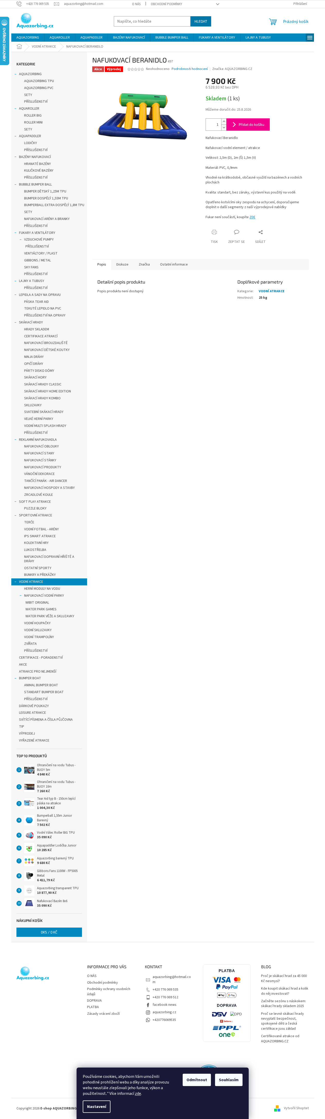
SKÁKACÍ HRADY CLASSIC (42, 384)
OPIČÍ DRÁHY (33, 363)
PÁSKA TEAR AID (36, 301)
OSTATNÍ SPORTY (37, 568)
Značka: (232, 69)
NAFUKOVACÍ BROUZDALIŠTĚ (46, 343)
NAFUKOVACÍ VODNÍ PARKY (44, 595)
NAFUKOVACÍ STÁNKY (40, 460)
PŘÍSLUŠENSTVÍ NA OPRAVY (45, 315)
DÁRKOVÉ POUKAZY (34, 706)
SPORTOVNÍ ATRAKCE (35, 515)
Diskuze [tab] (122, 264)
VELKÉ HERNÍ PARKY (38, 418)
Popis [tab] (101, 264)
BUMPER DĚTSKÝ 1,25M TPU (45, 191)
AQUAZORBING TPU (39, 81)
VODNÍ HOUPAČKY (37, 623)
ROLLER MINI (33, 122)
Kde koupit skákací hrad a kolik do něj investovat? (284, 991)
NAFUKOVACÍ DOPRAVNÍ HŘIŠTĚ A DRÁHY (49, 559)
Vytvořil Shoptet (296, 1108)
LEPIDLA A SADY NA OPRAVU (40, 294)
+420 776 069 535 (165, 989)
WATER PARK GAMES (41, 609)
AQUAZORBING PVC (38, 88)
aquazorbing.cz (164, 1012)
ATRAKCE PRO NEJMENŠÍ (37, 671)
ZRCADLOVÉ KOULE (38, 494)
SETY (28, 95)
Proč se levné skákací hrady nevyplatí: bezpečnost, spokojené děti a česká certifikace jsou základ (282, 1021)
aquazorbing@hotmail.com (172, 979)
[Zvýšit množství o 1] (223, 122)
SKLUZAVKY (33, 405)
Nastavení (96, 1106)
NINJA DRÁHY (34, 356)
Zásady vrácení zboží (103, 1013)
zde (138, 1093)
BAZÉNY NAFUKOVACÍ (35, 157)
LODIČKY (30, 143)
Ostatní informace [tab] (174, 264)
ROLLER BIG (33, 115)
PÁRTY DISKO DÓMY (39, 370)
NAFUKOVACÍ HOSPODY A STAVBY (49, 487)
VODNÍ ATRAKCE (31, 581)
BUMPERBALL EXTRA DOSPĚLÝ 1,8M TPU (54, 205)
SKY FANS (31, 267)
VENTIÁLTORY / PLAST (41, 253)
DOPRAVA (94, 1000)
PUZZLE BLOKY (35, 508)
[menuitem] (27, 37)
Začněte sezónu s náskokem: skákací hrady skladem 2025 (283, 1004)
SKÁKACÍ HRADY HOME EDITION (47, 391)
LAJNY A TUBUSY (31, 281)
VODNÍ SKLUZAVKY (38, 630)
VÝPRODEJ (27, 733)
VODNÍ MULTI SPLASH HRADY (45, 425)
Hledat (200, 21)
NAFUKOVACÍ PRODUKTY (42, 467)
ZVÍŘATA (30, 643)
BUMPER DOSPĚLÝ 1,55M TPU (46, 198)
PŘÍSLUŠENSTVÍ (36, 101)
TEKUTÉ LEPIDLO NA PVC (42, 308)
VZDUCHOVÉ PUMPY (39, 239)
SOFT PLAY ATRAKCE (35, 501)
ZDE (252, 217)
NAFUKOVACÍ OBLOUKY (41, 446)
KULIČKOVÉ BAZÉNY (38, 170)
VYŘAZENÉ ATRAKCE (34, 740)
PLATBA (93, 1007)
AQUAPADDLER (30, 136)
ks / (49, 932)
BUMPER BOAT (30, 678)
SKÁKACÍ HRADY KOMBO (42, 398)
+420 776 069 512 (165, 997)
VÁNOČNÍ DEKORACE (39, 474)
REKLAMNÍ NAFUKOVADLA (38, 439)
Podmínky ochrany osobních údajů (108, 991)
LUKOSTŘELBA (35, 549)
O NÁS (136, 4)
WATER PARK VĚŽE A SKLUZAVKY (49, 616)
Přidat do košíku (251, 124)
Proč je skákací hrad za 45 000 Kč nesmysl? (284, 978)
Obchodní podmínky (166, 4)
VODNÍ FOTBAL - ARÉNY (41, 529)
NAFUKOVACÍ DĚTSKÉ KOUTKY (47, 350)
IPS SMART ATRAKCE (40, 536)
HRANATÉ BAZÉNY (37, 163)
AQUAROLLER (29, 108)
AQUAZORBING (30, 74)
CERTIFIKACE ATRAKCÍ (41, 336)
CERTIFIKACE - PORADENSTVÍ (41, 657)
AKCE (23, 664)
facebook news (165, 1004)
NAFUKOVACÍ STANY (39, 453)
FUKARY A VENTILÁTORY (37, 232)
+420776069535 (164, 1020)
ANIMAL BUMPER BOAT (41, 685)
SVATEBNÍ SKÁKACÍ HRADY (43, 412)
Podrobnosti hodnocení (190, 69)
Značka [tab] (144, 264)
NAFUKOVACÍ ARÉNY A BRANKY (47, 219)
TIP (21, 726)
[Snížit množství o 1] (223, 127)
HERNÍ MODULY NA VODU (42, 588)
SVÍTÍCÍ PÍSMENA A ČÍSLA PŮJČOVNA (46, 719)
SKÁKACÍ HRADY (31, 322)
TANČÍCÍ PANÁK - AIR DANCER (45, 480)
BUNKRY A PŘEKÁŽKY (40, 574)
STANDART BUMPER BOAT (44, 692)
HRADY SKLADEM (36, 329)
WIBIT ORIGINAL (37, 602)
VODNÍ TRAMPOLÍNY (39, 637)
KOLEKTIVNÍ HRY (36, 542)
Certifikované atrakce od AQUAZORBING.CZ (280, 1039)
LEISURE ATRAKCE (32, 712)
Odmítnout (197, 1080)
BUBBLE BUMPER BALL (35, 184)
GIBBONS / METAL (37, 260)
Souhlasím (229, 1080)
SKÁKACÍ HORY (35, 377)
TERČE (29, 522)
